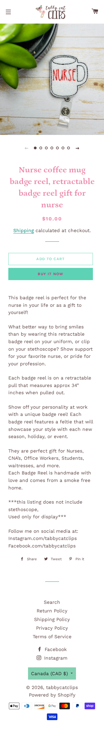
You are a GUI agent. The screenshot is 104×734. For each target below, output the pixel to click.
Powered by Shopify (52, 695)
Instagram (54, 658)
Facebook (55, 649)
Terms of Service (52, 636)
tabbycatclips (62, 687)
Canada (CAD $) (49, 673)
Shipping (23, 230)
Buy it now (50, 274)
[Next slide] (78, 148)
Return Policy (52, 611)
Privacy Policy (52, 628)
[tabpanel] (52, 78)
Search (52, 602)
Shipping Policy (52, 619)
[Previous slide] (27, 148)
